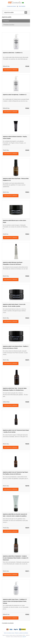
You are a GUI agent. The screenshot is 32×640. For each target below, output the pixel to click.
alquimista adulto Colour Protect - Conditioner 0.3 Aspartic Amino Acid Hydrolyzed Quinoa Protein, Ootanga (15, 601)
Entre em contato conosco (9, 632)
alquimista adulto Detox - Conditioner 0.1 (13, 52)
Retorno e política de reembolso (21, 632)
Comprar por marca (11, 6)
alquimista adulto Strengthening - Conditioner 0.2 (14, 94)
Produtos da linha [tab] (8, 24)
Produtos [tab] (6, 21)
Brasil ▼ (24, 636)
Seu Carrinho (22, 6)
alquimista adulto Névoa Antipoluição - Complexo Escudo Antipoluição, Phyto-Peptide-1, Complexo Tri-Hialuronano (15, 558)
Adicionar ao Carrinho (10, 69)
